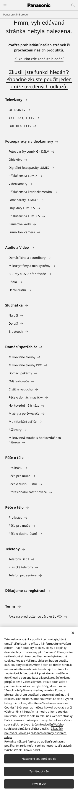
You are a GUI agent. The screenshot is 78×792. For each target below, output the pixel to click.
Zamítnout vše (39, 771)
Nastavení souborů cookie (39, 759)
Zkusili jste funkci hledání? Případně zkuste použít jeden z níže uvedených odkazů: (39, 79)
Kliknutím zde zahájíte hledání (39, 58)
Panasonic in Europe (15, 14)
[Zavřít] (73, 633)
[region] (39, 709)
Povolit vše (39, 784)
